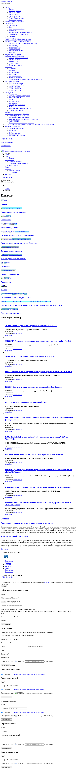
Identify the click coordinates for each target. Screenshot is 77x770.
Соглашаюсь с (24, 674)
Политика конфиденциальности (12, 581)
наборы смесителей (15, 78)
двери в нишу (13, 45)
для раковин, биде (15, 134)
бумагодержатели (15, 97)
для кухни (12, 74)
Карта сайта (9, 572)
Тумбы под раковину (16, 65)
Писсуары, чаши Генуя (16, 29)
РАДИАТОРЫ (14, 121)
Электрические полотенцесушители (21, 123)
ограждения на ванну (16, 50)
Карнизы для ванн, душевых (14, 21)
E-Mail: (17, 617)
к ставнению (17, 333)
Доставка (8, 563)
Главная (7, 154)
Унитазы (12, 36)
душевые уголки (14, 49)
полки (11, 106)
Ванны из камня (14, 12)
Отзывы (11, 158)
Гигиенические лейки (16, 85)
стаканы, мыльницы (16, 110)
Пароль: (15, 598)
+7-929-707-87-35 (7, 142)
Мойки (7, 112)
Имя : (3, 682)
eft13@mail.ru (6, 146)
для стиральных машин (17, 135)
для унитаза (13, 103)
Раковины (12, 31)
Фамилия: (5, 658)
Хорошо (4, 586)
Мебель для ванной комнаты (14, 56)
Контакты (8, 174)
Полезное (8, 169)
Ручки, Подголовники (16, 18)
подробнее (8, 335)
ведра (11, 99)
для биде (12, 70)
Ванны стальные (14, 14)
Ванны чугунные (15, 16)
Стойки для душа (15, 88)
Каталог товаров (6, 2)
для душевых (13, 132)
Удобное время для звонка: (10, 735)
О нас (7, 156)
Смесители (8, 67)
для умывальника (15, 76)
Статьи (5, 518)
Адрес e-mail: (6, 643)
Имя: (3, 650)
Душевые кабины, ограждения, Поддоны (19, 41)
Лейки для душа (14, 87)
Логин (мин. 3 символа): (10, 639)
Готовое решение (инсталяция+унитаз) (18, 40)
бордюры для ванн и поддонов (19, 96)
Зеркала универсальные (13, 54)
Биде (10, 27)
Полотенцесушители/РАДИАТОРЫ (17, 114)
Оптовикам (13, 172)
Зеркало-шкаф (13, 61)
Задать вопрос (13, 165)
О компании (9, 561)
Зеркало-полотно (14, 59)
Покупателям (9, 160)
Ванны (7, 7)
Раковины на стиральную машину (20, 32)
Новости (8, 564)
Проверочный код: (8, 661)
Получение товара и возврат (18, 163)
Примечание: (5, 741)
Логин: (4, 594)
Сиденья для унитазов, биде (18, 34)
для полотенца (14, 101)
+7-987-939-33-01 (7, 139)
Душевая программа (12, 81)
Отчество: (5, 654)
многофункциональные (17, 105)
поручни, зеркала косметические (20, 108)
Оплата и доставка (15, 161)
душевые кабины (15, 47)
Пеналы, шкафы (14, 63)
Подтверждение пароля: (35, 646)
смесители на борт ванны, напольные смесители (25, 79)
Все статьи (5, 549)
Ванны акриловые (15, 11)
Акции (7, 167)
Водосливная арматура (12, 126)
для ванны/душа (14, 72)
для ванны (12, 130)
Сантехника (9, 23)
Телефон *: (4, 686)
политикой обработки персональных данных (29, 674)
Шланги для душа (15, 90)
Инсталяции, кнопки (12, 38)
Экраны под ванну (15, 20)
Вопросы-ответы (14, 171)
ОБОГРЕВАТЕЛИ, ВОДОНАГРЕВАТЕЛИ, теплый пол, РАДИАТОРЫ (29, 125)
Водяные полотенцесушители (19, 117)
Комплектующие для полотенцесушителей (23, 119)
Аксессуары (9, 92)
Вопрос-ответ (9, 570)
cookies (46, 582)
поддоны (12, 52)
